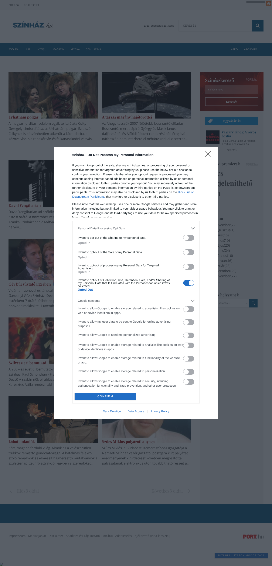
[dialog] (136, 283)
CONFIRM (105, 396)
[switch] (188, 238)
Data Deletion (112, 411)
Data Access (136, 411)
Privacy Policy (160, 411)
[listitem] (136, 228)
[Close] (209, 155)
